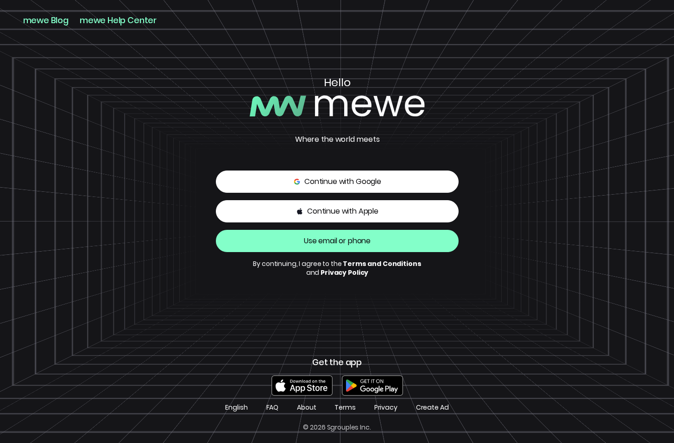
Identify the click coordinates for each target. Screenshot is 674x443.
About (306, 407)
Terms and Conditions (382, 263)
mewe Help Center (118, 20)
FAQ (272, 407)
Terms (344, 407)
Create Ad (432, 407)
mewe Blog (46, 20)
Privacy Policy (344, 272)
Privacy (385, 407)
